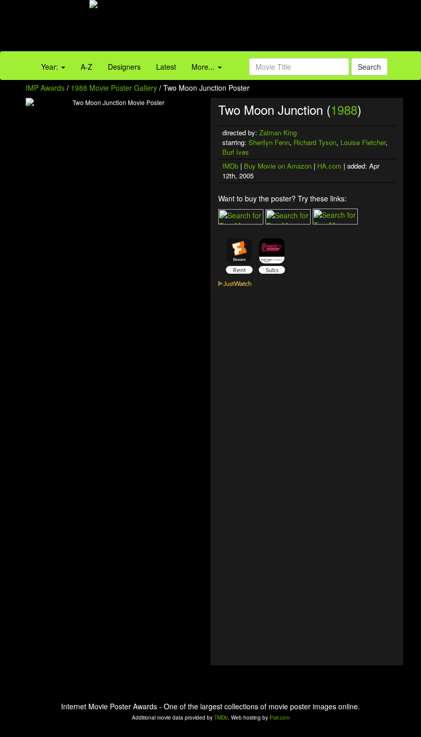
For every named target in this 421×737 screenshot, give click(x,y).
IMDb (230, 166)
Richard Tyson (315, 142)
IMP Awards (45, 88)
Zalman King (278, 132)
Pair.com (280, 717)
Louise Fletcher (363, 142)
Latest (166, 67)
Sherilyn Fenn (269, 142)
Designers (124, 67)
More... (204, 67)
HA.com (329, 166)
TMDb (221, 717)
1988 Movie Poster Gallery (114, 88)
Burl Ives (235, 152)
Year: (50, 67)
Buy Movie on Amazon (278, 166)
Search (369, 67)
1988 (344, 109)
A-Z (86, 67)
